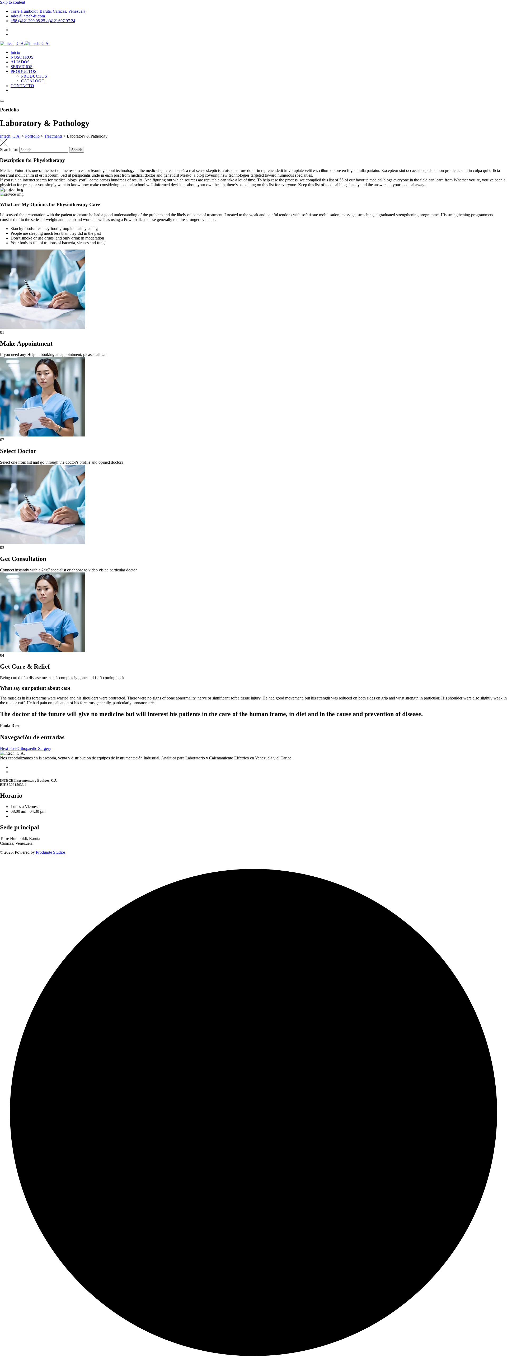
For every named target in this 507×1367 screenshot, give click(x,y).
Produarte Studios (50, 852)
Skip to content (12, 2)
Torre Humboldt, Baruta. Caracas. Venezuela (48, 11)
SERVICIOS (21, 66)
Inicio (15, 52)
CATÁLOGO (33, 81)
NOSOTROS (22, 57)
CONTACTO (22, 85)
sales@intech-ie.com (28, 16)
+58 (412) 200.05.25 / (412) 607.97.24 (43, 20)
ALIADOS (20, 62)
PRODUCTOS (23, 71)
